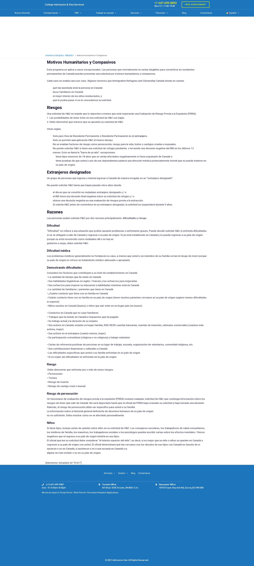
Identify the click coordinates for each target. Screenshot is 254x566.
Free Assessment (195, 5)
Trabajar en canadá (105, 13)
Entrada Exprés (51, 13)
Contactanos (206, 13)
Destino (121, 473)
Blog (184, 13)
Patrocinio (160, 13)
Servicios (135, 13)
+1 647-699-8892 (165, 3)
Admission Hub (119, 560)
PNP (77, 13)
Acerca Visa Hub (22, 13)
